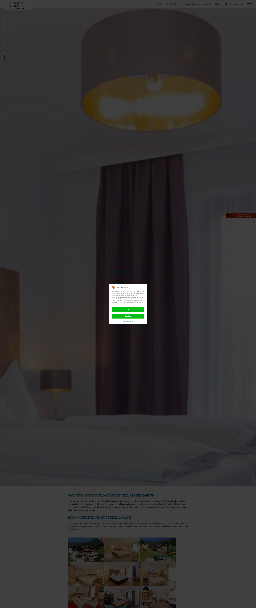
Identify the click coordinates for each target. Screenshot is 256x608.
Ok (128, 310)
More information (128, 321)
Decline (128, 316)
